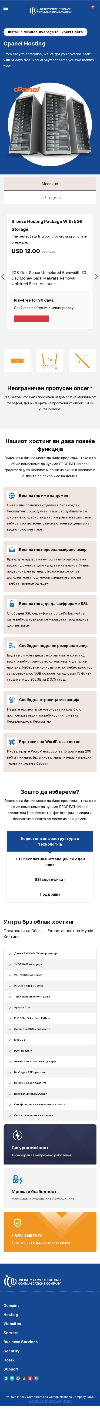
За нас (67, 1401)
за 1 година (50, 197)
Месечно (50, 183)
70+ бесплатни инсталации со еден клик (50, 862)
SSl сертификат (50, 879)
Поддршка (50, 894)
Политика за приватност (44, 1401)
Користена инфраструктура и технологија (50, 841)
